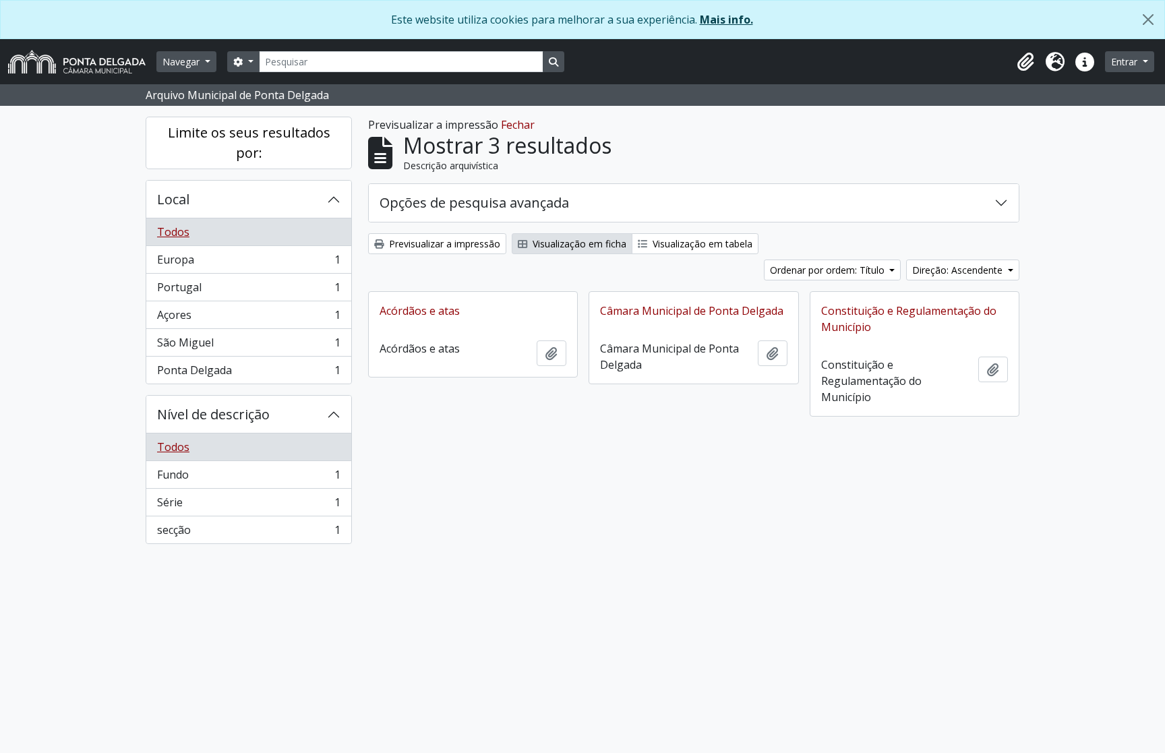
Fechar (518, 124)
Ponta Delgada (248, 373)
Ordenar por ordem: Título (828, 270)
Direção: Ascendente (958, 270)
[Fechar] (1148, 19)
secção (248, 532)
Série (248, 505)
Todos (173, 231)
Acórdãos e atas (420, 310)
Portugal (248, 290)
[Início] (82, 61)
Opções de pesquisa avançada (474, 202)
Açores (248, 318)
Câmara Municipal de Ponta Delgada (691, 310)
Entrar (1125, 61)
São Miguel (248, 346)
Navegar (182, 61)
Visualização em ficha (578, 243)
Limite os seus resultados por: (249, 142)
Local (173, 199)
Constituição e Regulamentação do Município (908, 318)
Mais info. (726, 19)
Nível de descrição (213, 414)
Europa (248, 263)
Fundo (248, 478)
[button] (1025, 62)
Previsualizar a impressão (443, 243)
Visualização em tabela (701, 243)
